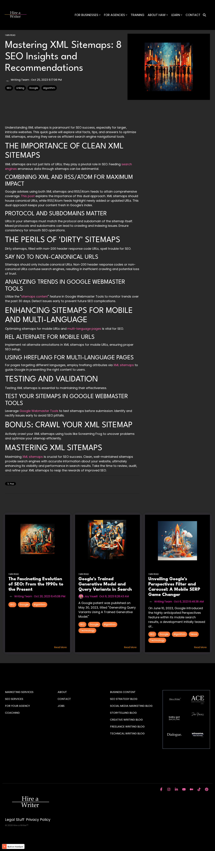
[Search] (204, 15)
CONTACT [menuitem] (64, 699)
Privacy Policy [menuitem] (38, 820)
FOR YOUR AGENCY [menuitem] (18, 706)
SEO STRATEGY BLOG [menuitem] (123, 699)
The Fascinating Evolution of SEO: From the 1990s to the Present (35, 584)
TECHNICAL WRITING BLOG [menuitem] (127, 733)
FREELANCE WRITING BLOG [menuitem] (127, 727)
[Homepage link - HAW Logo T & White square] (30, 814)
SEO (9, 88)
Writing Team (20, 80)
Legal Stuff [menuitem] (14, 820)
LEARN (175, 15)
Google (33, 88)
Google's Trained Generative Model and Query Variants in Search (105, 584)
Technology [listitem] (87, 630)
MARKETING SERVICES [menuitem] (19, 692)
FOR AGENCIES (114, 15)
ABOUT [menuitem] (62, 692)
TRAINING (137, 15)
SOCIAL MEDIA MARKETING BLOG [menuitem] (131, 706)
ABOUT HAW (157, 15)
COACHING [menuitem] (12, 713)
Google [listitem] (24, 604)
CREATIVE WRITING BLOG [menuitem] (126, 720)
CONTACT (193, 15)
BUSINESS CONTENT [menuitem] (123, 692)
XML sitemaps (32, 457)
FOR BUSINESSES (86, 15)
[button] (162, 789)
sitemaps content (34, 296)
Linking (20, 88)
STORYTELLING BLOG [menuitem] (123, 713)
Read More (60, 647)
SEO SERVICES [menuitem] (14, 699)
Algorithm (49, 88)
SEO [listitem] (12, 604)
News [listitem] (193, 634)
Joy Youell (90, 596)
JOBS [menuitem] (61, 706)
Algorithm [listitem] (40, 604)
